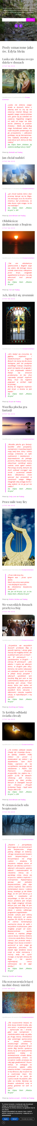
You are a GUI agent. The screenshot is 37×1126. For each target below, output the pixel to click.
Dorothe (11, 976)
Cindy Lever (12, 496)
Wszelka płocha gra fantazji (14, 408)
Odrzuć (14, 1119)
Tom (10, 290)
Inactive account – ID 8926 (18, 1098)
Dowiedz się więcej (27, 1119)
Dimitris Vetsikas (14, 599)
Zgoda (6, 1119)
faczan (11, 402)
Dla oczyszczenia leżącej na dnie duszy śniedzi (17, 983)
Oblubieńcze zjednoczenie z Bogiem (16, 222)
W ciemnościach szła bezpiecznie (15, 806)
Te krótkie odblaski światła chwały (14, 714)
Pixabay (20, 152)
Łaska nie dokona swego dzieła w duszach (18, 60)
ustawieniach (6, 1115)
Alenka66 (12, 152)
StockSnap (12, 707)
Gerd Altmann (13, 216)
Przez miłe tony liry (14, 502)
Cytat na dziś (8, 66)
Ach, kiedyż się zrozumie (18, 295)
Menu (19, 30)
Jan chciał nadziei (13, 157)
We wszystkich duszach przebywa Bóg (17, 606)
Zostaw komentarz (28, 188)
